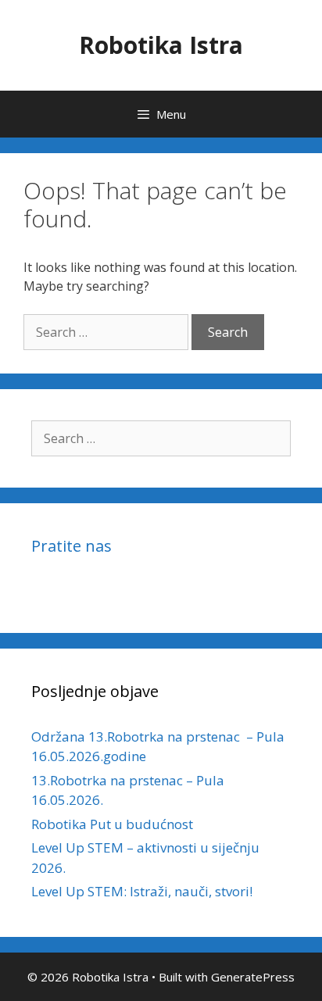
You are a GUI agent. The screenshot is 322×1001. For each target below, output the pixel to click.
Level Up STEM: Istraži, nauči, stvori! (141, 891)
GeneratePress (253, 977)
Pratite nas (71, 545)
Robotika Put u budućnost (112, 824)
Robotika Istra (161, 45)
